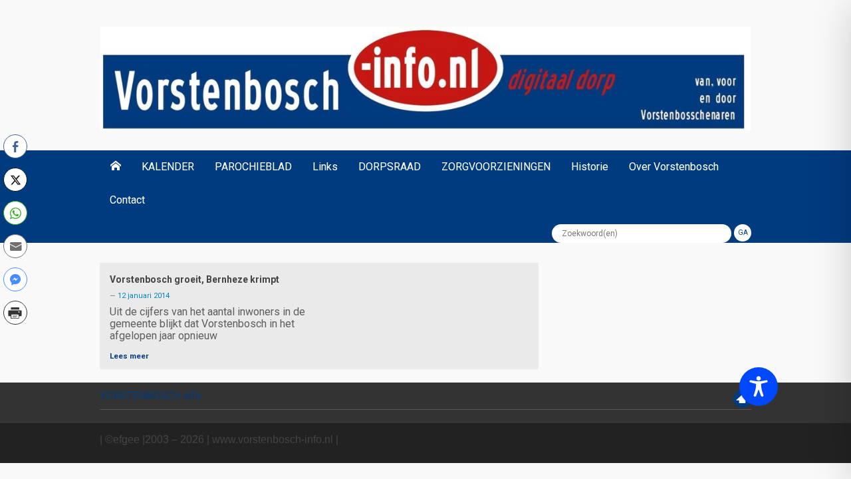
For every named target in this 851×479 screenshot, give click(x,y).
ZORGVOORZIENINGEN (495, 166)
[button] (15, 341)
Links (325, 166)
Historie (589, 166)
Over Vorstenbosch (674, 166)
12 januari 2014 (144, 295)
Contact (127, 200)
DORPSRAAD (389, 166)
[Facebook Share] (15, 146)
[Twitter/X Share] (15, 180)
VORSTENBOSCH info (150, 395)
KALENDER (168, 166)
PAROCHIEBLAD (253, 166)
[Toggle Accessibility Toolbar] (758, 386)
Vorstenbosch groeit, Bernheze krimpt (194, 279)
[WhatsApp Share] (15, 213)
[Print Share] (15, 313)
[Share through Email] (15, 246)
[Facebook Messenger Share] (15, 279)
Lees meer (129, 356)
